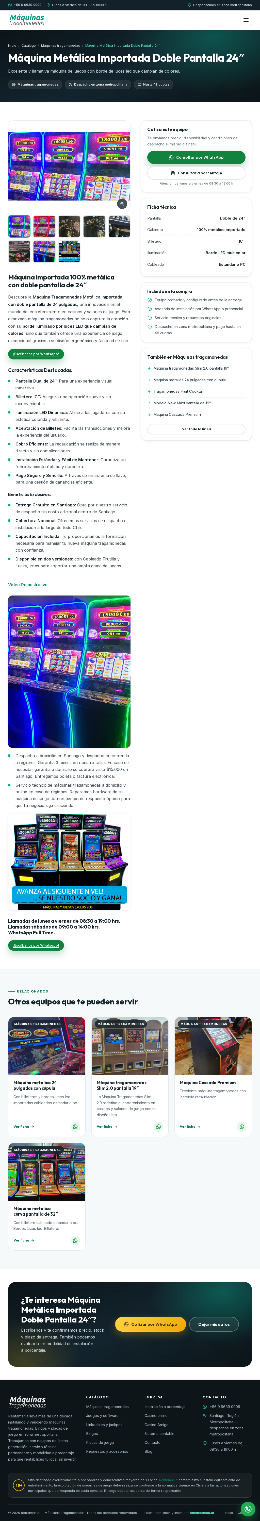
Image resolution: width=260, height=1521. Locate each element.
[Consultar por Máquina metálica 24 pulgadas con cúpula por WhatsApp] (75, 1127)
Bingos (92, 1433)
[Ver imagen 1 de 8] (19, 226)
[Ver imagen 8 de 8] (69, 251)
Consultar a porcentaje (200, 172)
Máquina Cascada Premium (208, 1082)
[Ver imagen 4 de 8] (94, 226)
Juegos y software (102, 1415)
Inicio (12, 45)
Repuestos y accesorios (107, 1451)
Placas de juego (100, 1442)
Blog (148, 1451)
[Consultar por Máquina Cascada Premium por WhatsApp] (242, 1127)
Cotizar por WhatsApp (154, 1324)
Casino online (156, 1415)
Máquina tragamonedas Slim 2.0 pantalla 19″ (122, 1085)
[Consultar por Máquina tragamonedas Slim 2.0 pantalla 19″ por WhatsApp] (158, 1127)
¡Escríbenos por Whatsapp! (36, 354)
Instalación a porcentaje (165, 1406)
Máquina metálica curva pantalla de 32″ (35, 1211)
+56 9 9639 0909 (27, 5)
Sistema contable (159, 1433)
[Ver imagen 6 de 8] (19, 251)
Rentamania (168, 1480)
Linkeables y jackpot (104, 1425)
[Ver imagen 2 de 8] (44, 226)
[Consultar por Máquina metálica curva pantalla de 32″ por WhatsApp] (75, 1240)
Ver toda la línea (196, 429)
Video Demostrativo (27, 584)
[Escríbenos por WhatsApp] (248, 1509)
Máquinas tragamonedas (60, 45)
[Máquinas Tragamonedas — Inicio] (26, 20)
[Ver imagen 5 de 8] (119, 226)
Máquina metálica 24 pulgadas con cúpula (35, 1085)
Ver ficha (21, 1126)
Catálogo (29, 45)
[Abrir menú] (246, 20)
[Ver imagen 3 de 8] (69, 226)
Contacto (152, 1442)
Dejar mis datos (214, 1324)
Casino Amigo (156, 1425)
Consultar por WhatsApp (200, 157)
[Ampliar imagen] (122, 204)
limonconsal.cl (202, 1513)
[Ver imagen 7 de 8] (44, 251)
